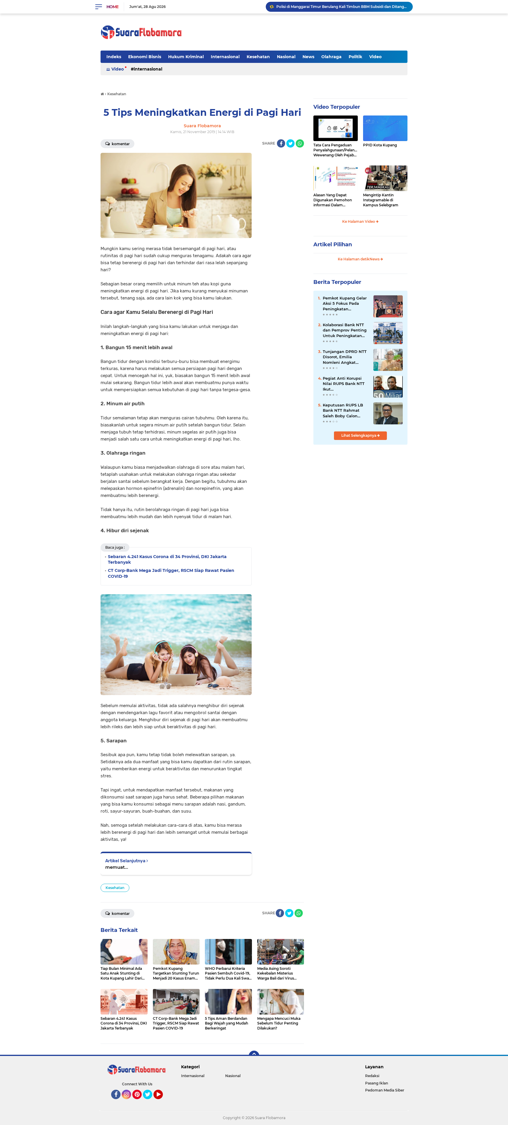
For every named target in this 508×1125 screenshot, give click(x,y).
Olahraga (331, 56)
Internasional (225, 56)
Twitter (150, 1101)
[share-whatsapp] (300, 143)
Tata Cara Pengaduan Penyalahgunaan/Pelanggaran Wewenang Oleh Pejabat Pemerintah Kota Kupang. (335, 150)
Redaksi (372, 1076)
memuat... (116, 867)
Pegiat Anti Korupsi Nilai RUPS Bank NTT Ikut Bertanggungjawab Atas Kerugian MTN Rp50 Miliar (344, 384)
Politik (355, 56)
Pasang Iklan (376, 1083)
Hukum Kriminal (186, 56)
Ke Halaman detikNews (359, 259)
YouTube (162, 1101)
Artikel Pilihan (332, 244)
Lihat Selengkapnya (359, 435)
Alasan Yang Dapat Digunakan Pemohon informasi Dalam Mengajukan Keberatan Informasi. (334, 200)
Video (375, 56)
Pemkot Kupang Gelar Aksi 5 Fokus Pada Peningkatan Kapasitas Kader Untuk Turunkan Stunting (345, 304)
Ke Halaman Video (359, 221)
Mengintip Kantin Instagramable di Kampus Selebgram (380, 200)
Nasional (286, 56)
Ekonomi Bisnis (144, 56)
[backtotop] (254, 1056)
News (308, 56)
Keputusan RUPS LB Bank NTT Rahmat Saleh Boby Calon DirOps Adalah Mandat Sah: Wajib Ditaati (345, 410)
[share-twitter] (290, 143)
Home (112, 6)
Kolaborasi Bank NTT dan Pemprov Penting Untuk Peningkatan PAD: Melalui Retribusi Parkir (345, 330)
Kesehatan (258, 56)
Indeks (113, 56)
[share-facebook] (281, 143)
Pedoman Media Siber (384, 1090)
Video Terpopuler (336, 107)
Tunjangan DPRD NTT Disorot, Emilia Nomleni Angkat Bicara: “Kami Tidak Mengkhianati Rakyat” (345, 357)
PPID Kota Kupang (380, 145)
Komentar (120, 144)
